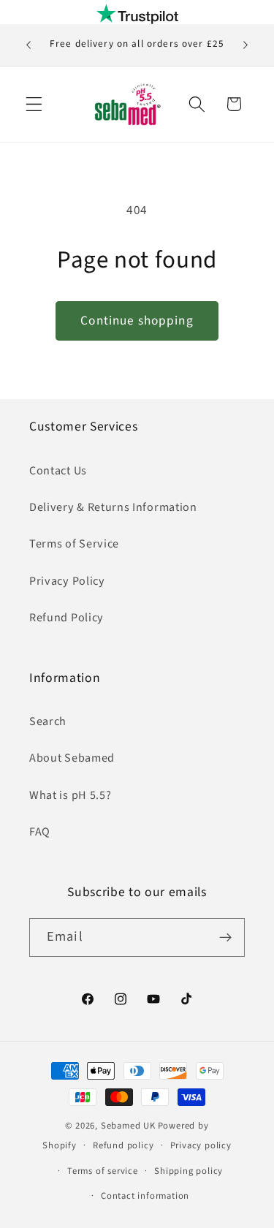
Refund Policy (66, 618)
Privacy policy (201, 1145)
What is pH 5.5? (70, 795)
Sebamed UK (128, 1125)
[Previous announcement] (28, 45)
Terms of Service (74, 544)
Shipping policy (188, 1171)
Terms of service (102, 1171)
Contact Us (58, 471)
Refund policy (123, 1145)
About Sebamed (72, 758)
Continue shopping (137, 320)
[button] (34, 104)
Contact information (145, 1195)
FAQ (39, 832)
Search (47, 721)
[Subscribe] (225, 938)
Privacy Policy (67, 581)
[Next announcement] (245, 45)
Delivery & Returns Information (113, 507)
